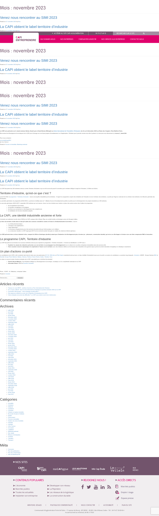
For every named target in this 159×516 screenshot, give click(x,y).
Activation (136, 255)
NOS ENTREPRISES (66, 39)
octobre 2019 (11, 375)
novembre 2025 (12, 319)
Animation (11, 405)
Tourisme (10, 436)
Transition (10, 438)
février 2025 (11, 331)
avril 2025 (10, 327)
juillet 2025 (11, 324)
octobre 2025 (11, 320)
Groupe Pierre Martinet (11, 257)
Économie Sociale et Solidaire (16, 413)
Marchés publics (22, 489)
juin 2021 (10, 364)
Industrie (7, 273)
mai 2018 (10, 390)
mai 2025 (10, 326)
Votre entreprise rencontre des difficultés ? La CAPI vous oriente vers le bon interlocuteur (32, 295)
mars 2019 (11, 380)
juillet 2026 (11, 310)
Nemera (24, 257)
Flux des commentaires (14, 452)
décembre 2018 (12, 383)
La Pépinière (55, 489)
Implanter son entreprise (26, 495)
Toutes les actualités (24, 492)
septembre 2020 (12, 369)
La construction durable (60, 495)
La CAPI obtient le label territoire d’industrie (34, 27)
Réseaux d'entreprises (14, 434)
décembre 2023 (12, 347)
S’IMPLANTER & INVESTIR (87, 39)
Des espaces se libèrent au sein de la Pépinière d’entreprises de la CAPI (27, 293)
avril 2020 (10, 371)
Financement (11, 417)
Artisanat (10, 406)
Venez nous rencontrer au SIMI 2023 (28, 17)
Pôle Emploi (60, 255)
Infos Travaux (11, 426)
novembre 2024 (12, 336)
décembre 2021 (12, 359)
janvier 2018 (11, 392)
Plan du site (127, 505)
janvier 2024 (11, 345)
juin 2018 (10, 389)
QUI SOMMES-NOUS (47, 39)
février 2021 (11, 368)
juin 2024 (10, 338)
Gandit (2, 257)
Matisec (20, 257)
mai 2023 (10, 355)
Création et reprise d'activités (16, 412)
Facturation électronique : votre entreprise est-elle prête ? (23, 291)
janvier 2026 (11, 315)
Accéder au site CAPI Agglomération (68, 33)
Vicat (50, 257)
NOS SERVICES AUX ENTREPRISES (113, 39)
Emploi (10, 415)
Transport (10, 440)
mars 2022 (11, 357)
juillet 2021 (11, 362)
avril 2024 (10, 341)
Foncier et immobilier (10, 144)
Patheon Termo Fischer (33, 257)
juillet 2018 (11, 387)
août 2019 (11, 376)
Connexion (11, 449)
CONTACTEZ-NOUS (137, 39)
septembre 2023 (12, 352)
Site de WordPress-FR (14, 454)
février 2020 (11, 373)
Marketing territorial (22, 144)
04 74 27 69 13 (101, 33)
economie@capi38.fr (5, 140)
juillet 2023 (11, 354)
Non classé (11, 433)
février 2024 (11, 343)
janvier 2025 (11, 333)
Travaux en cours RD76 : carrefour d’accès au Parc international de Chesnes (28, 288)
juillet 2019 (11, 378)
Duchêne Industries (28, 263)
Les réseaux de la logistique (62, 492)
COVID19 (10, 410)
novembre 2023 (12, 348)
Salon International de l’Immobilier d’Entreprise (67, 131)
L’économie (20, 485)
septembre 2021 (12, 361)
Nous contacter (88, 505)
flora (19, 21)
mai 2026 (10, 313)
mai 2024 (10, 340)
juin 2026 (10, 312)
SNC (155, 255)
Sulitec (42, 257)
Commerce (11, 408)
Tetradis (47, 257)
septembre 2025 (12, 322)
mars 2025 (11, 329)
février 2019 (11, 382)
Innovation (11, 427)
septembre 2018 (12, 385)
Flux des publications (13, 451)
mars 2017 (11, 394)
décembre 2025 (12, 317)
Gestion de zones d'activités (15, 420)
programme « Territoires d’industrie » (20, 196)
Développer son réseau (60, 485)
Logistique (11, 429)
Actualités (10, 403)
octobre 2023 (11, 350)
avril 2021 (10, 366)
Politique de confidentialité (61, 505)
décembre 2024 (12, 334)
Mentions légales (34, 505)
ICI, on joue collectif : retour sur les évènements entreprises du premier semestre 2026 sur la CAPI (34, 289)
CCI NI (47, 255)
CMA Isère (52, 255)
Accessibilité (108, 505)
